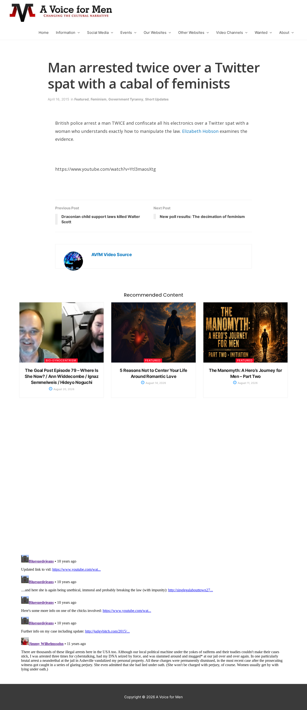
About (284, 32)
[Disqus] (153, 481)
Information (65, 32)
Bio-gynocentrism (61, 360)
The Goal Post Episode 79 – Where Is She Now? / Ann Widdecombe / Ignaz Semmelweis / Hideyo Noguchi (62, 376)
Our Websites (155, 32)
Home (44, 32)
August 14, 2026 (155, 383)
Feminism (98, 99)
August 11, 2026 (247, 383)
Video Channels (229, 32)
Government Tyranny (125, 99)
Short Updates (157, 99)
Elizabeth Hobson (200, 131)
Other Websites (191, 32)
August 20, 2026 (63, 389)
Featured (81, 99)
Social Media (98, 32)
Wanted (261, 32)
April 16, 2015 (58, 99)
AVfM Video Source (111, 254)
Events (126, 32)
